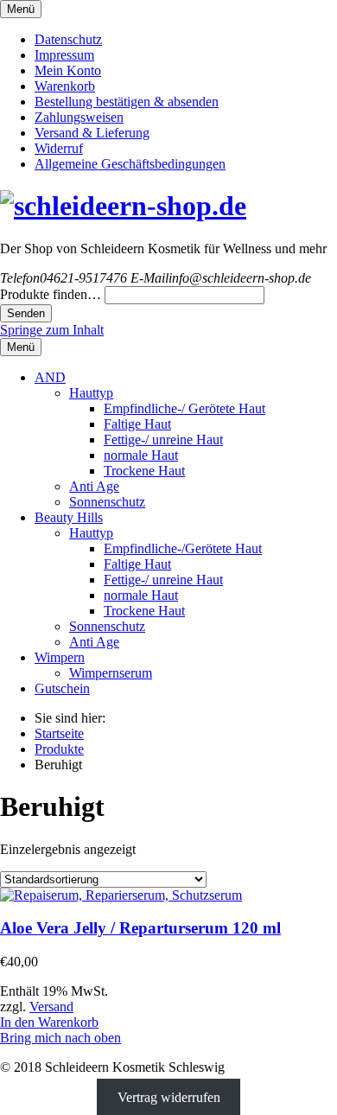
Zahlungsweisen (79, 117)
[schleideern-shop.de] (123, 205)
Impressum (64, 55)
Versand (51, 1006)
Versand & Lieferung (92, 132)
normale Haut (141, 455)
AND (50, 377)
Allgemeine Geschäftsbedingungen (130, 163)
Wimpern (60, 657)
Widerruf (59, 148)
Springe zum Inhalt (52, 329)
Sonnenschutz (107, 501)
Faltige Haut (137, 424)
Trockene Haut (144, 470)
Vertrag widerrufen (169, 1096)
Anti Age (94, 486)
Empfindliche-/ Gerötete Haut (184, 408)
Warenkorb (65, 86)
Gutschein (62, 688)
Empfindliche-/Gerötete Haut (183, 548)
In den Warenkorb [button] (49, 1022)
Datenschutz (68, 39)
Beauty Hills (69, 517)
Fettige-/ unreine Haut (163, 439)
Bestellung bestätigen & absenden (127, 101)
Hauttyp (91, 392)
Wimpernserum (110, 673)
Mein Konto (68, 70)
